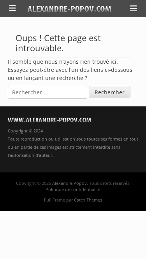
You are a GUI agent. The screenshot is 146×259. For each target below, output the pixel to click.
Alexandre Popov (69, 183)
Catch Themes (88, 200)
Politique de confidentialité (73, 189)
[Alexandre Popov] (69, 8)
